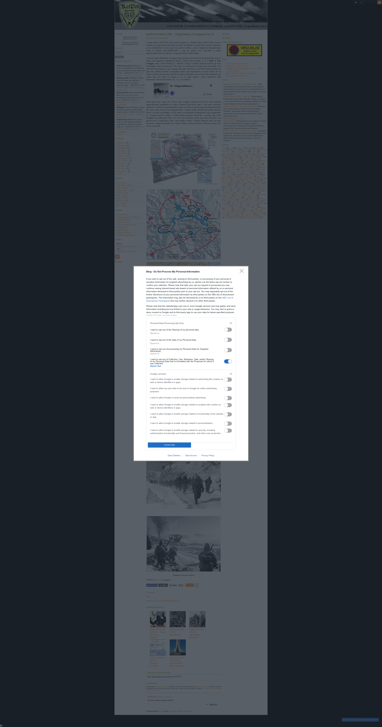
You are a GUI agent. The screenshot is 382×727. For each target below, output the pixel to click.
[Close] (242, 272)
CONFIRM (169, 445)
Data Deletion (174, 455)
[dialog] (191, 363)
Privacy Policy (207, 455)
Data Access (191, 455)
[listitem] (191, 323)
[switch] (228, 330)
